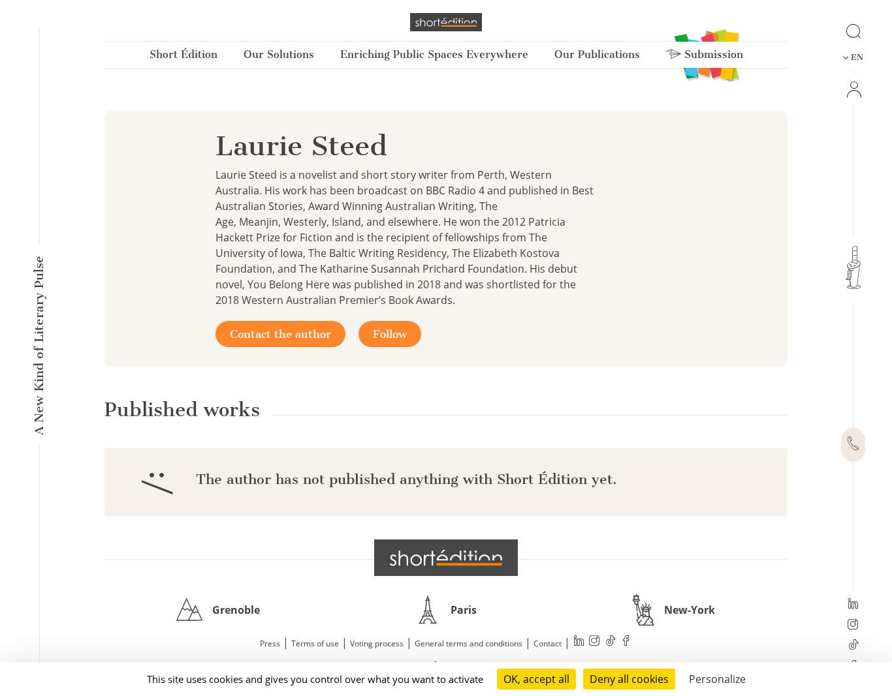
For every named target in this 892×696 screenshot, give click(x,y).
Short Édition (183, 54)
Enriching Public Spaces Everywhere (434, 54)
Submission (712, 54)
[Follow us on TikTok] (853, 645)
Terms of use (315, 643)
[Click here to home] (446, 557)
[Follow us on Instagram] (853, 625)
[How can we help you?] (853, 444)
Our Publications (597, 54)
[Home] (446, 22)
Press (270, 643)
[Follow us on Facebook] (626, 642)
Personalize (717, 679)
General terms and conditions (468, 643)
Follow (390, 333)
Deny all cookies (629, 679)
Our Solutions (279, 54)
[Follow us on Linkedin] (853, 604)
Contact (548, 643)
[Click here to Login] (853, 89)
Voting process (377, 643)
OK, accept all (536, 679)
